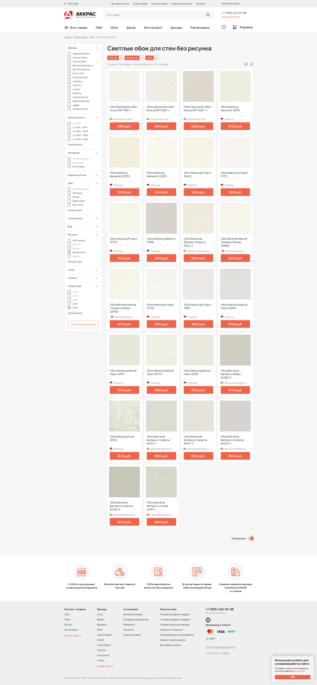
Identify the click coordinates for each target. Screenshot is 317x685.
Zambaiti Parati (80, 108)
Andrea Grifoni (80, 57)
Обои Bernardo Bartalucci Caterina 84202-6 (121, 506)
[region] (83, 187)
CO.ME (100, 639)
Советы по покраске (171, 629)
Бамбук (76, 248)
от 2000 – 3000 (80, 135)
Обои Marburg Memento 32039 (157, 174)
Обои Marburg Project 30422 (197, 174)
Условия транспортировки (175, 624)
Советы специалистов (182, 3)
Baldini (100, 619)
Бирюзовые (79, 200)
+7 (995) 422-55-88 (234, 13)
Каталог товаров (81, 37)
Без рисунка (79, 252)
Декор (131, 28)
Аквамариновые (81, 188)
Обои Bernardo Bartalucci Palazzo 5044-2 (195, 242)
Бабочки (77, 244)
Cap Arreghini (104, 634)
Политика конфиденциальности (221, 647)
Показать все (75, 144)
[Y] (208, 15)
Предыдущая (238, 538)
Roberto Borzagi (81, 101)
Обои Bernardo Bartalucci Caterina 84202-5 (232, 440)
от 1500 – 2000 (80, 131)
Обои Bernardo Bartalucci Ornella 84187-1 (157, 506)
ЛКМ (99, 28)
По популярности (143, 64)
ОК (293, 677)
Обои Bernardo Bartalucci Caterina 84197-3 (195, 440)
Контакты (200, 3)
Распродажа (199, 28)
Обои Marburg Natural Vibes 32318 (197, 372)
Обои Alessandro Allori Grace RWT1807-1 (123, 108)
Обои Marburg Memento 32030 (119, 174)
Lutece (76, 89)
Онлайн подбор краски (173, 639)
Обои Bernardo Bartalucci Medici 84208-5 (231, 374)
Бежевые (77, 192)
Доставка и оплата (120, 3)
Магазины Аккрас (133, 614)
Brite (99, 629)
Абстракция (79, 240)
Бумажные (78, 162)
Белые (76, 196)
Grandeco (78, 81)
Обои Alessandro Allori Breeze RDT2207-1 (160, 108)
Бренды (176, 28)
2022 (75, 299)
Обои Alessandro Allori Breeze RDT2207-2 (197, 108)
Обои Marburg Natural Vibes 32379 (160, 372)
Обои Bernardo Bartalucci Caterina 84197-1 (158, 440)
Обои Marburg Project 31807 (197, 306)
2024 (75, 291)
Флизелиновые (81, 158)
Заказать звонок (231, 16)
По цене (112, 64)
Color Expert (104, 645)
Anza (100, 614)
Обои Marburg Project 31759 (160, 306)
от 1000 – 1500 (80, 127)
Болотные (78, 204)
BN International (81, 69)
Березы (76, 256)
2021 (75, 303)
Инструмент (153, 28)
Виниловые (79, 166)
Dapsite (225, 653)
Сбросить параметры (83, 324)
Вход (224, 3)
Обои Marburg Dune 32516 (122, 438)
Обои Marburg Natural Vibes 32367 (123, 372)
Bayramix (102, 624)
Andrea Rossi (79, 61)
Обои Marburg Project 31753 (123, 240)
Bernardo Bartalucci (83, 65)
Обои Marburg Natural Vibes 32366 (234, 306)
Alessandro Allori (81, 53)
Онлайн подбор (140, 3)
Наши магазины (132, 634)
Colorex (101, 650)
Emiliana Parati (80, 77)
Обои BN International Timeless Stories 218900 (234, 242)
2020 (75, 307)
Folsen (100, 660)
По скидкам (125, 64)
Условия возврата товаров (175, 619)
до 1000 (77, 123)
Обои (114, 28)
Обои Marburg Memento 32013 (230, 108)
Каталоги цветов (159, 3)
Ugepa (76, 105)
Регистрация (234, 3)
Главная (67, 37)
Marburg (77, 93)
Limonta (77, 85)
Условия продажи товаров (174, 614)
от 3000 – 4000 (80, 139)
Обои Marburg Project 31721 (234, 174)
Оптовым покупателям (135, 619)
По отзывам (161, 64)
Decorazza (103, 655)
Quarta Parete (80, 97)
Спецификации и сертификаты (177, 634)
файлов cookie (298, 671)
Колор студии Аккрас (80, 15)
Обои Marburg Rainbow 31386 (161, 240)
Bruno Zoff (78, 73)
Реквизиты (129, 624)
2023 (75, 295)
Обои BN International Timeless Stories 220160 (123, 308)
